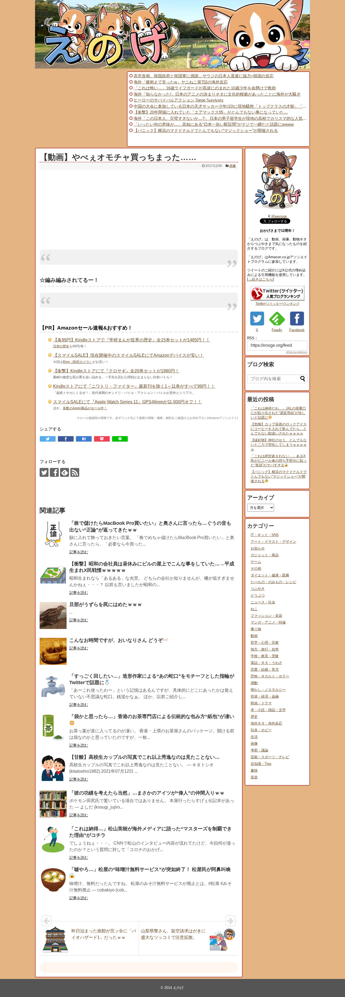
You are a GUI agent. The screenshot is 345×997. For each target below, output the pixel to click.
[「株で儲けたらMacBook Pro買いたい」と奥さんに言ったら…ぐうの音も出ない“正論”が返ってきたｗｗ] (53, 534)
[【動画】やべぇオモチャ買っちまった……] (84, 439)
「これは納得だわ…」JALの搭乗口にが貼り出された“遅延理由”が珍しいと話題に (278, 412)
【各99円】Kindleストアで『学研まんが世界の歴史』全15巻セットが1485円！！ (131, 340)
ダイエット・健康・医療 (270, 575)
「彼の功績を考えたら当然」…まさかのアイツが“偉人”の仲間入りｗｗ (147, 793)
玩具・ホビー (261, 730)
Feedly (277, 330)
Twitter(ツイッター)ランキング (277, 303)
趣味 (254, 770)
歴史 (254, 717)
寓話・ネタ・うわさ (266, 663)
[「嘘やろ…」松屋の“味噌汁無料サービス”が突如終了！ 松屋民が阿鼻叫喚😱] (53, 880)
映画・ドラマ (261, 703)
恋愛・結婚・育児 (265, 669)
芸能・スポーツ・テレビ (270, 757)
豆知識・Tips (261, 764)
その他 (256, 568)
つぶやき (258, 589)
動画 (254, 636)
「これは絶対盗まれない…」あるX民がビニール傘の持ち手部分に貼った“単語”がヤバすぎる (279, 460)
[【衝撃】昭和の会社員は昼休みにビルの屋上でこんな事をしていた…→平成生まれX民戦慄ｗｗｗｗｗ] (53, 574)
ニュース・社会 (263, 602)
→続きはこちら (260, 279)
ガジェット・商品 (265, 555)
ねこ (254, 609)
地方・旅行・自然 (265, 649)
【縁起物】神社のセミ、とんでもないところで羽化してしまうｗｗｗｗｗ (279, 444)
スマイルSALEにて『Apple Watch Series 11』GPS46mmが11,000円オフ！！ (127, 402)
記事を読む (78, 552)
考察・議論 (259, 750)
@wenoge (279, 216)
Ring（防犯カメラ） (77, 362)
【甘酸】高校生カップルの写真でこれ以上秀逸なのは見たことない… (144, 757)
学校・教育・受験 (265, 656)
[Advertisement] (80, 109)
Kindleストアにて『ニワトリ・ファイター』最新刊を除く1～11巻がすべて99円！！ (134, 386)
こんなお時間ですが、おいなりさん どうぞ (116, 640)
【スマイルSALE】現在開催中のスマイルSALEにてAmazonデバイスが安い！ (128, 355)
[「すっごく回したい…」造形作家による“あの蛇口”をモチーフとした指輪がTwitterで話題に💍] (53, 687)
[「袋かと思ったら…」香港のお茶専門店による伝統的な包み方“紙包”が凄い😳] (53, 727)
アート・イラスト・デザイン (273, 542)
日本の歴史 (61, 346)
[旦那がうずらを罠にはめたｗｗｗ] (53, 615)
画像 (232, 166)
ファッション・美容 (266, 616)
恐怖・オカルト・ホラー (270, 676)
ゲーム (256, 562)
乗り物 (256, 629)
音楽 (254, 777)
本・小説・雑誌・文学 (268, 710)
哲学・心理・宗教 (265, 643)
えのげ (178, 988)
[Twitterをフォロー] (44, 472)
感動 (254, 683)
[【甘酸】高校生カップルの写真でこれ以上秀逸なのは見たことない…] (53, 768)
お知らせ (258, 548)
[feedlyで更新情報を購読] (64, 472)
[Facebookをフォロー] (54, 472)
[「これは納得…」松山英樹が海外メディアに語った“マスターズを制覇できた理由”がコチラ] (53, 839)
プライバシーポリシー (297, 352)
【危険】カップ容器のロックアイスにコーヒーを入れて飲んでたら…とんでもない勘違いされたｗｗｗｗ (279, 428)
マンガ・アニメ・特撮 (268, 622)
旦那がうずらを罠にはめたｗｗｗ (105, 604)
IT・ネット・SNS (265, 535)
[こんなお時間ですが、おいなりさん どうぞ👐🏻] (53, 651)
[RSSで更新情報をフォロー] (74, 472)
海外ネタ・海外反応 (266, 723)
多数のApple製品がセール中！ (85, 408)
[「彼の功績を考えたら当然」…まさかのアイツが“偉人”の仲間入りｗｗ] (53, 803)
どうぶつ (258, 595)
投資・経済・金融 (265, 696)
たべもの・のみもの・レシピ (273, 582)
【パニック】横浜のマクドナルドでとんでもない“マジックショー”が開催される (279, 476)
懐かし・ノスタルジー (268, 690)
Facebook (297, 330)
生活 (254, 737)
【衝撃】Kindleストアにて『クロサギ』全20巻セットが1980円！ (116, 371)
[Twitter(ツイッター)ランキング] (277, 300)
